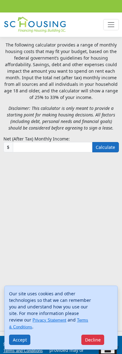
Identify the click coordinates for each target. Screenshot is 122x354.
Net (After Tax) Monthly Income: (36, 139)
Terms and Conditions (23, 351)
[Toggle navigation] (111, 24)
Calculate (105, 147)
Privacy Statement (49, 320)
